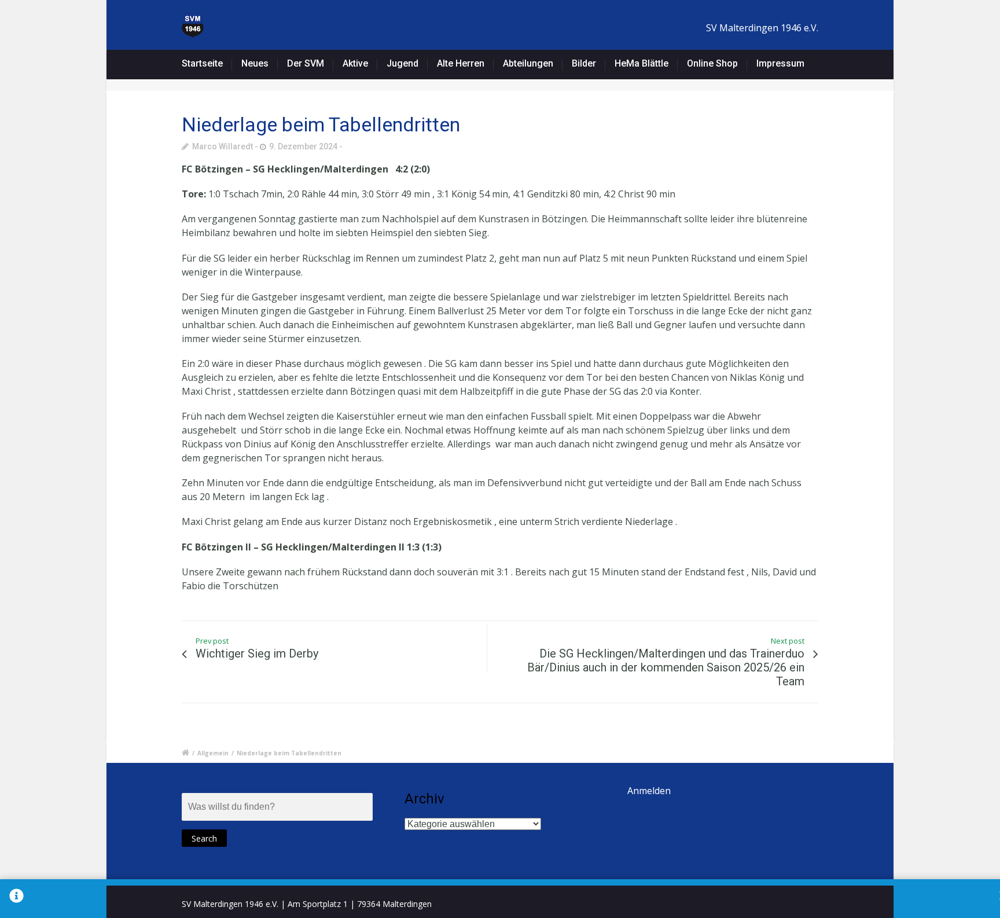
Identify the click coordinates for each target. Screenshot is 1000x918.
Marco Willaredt (222, 146)
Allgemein (213, 753)
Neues (255, 63)
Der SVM (305, 63)
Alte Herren (460, 63)
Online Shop (712, 63)
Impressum (780, 63)
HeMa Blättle (641, 63)
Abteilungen (528, 63)
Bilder (584, 63)
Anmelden (649, 790)
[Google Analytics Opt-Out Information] (16, 898)
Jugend (402, 63)
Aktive (355, 63)
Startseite (202, 63)
